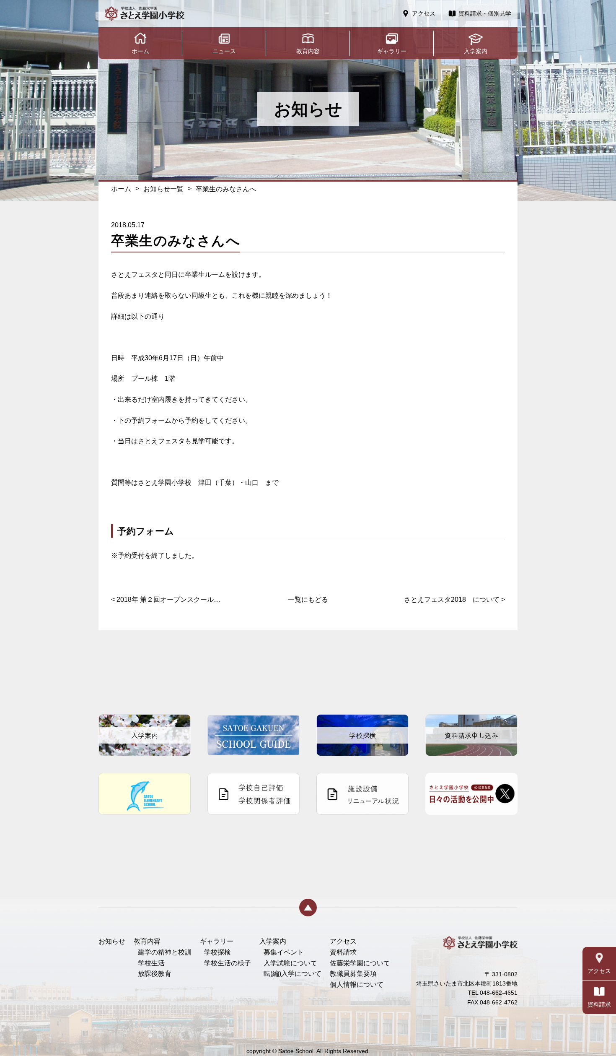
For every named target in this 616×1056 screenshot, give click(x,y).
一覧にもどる (308, 599)
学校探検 (217, 952)
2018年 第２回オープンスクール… (165, 599)
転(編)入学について (292, 973)
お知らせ (111, 941)
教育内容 (147, 941)
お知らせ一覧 (163, 188)
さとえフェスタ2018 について (454, 599)
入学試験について (290, 963)
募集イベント (284, 952)
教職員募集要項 (353, 973)
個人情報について (356, 984)
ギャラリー (216, 941)
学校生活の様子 (227, 963)
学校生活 (151, 963)
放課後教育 (154, 973)
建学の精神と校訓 (165, 952)
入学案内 (272, 941)
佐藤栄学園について (360, 963)
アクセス (343, 941)
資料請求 (343, 952)
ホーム (121, 188)
